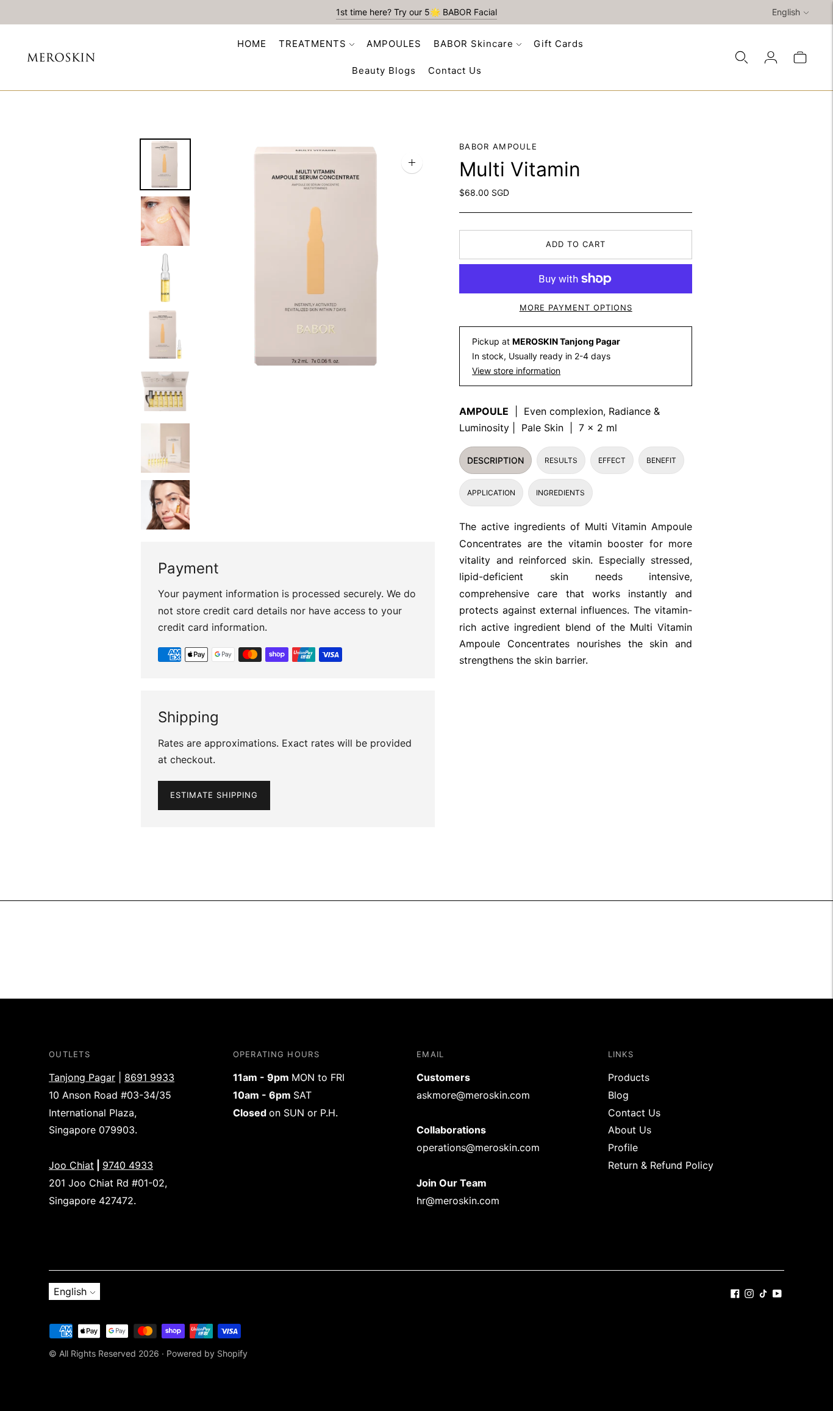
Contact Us (455, 70)
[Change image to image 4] (165, 334)
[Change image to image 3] (165, 278)
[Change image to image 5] (165, 391)
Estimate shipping (214, 795)
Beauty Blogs (384, 70)
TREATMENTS (312, 43)
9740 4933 (127, 1165)
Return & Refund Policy (660, 1165)
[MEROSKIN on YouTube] (777, 1294)
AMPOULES (393, 43)
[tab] (495, 460)
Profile (623, 1147)
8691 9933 (149, 1077)
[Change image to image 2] (165, 221)
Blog (618, 1095)
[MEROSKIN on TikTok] (763, 1294)
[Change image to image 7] (165, 505)
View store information (516, 370)
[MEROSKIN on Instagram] (749, 1294)
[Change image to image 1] (165, 164)
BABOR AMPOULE (498, 146)
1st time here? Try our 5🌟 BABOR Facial (416, 12)
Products (628, 1077)
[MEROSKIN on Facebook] (735, 1294)
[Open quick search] (741, 57)
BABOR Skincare (473, 43)
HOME (251, 43)
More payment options (576, 307)
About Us (629, 1130)
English (786, 12)
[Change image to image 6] (165, 448)
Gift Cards (559, 43)
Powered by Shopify (207, 1353)
